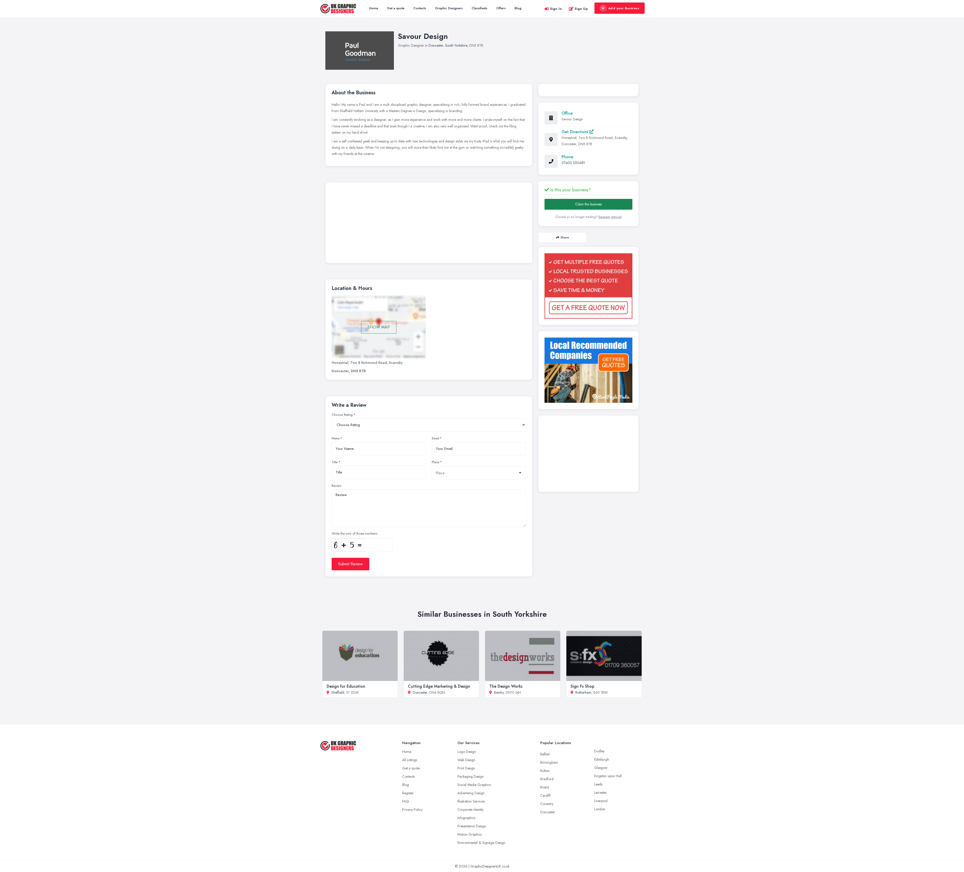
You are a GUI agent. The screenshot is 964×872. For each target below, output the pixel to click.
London (599, 809)
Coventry (546, 803)
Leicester (600, 792)
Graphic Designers (449, 8)
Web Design (466, 759)
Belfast (545, 754)
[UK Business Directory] (588, 370)
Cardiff (545, 795)
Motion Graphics (469, 834)
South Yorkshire (456, 45)
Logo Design (466, 751)
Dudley (599, 751)
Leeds (598, 784)
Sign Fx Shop (582, 686)
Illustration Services (471, 801)
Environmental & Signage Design (481, 842)
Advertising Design (471, 793)
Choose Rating (342, 415)
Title (335, 462)
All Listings (409, 759)
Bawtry (499, 692)
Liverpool (601, 800)
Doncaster (436, 45)
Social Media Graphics (474, 784)
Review (336, 486)
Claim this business (588, 204)
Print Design (466, 768)
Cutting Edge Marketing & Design (439, 686)
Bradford (547, 778)
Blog (518, 8)
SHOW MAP (379, 327)
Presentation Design (471, 826)
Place (435, 462)
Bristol (544, 787)
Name (336, 438)
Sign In (556, 8)
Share (565, 237)
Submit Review (350, 564)
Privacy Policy (412, 809)
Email (435, 438)
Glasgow (601, 767)
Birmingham (549, 762)
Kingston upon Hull (608, 775)
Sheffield (337, 692)
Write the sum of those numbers (354, 533)
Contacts (419, 8)
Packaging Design (470, 776)
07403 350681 (573, 162)
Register (408, 793)
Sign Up (581, 8)
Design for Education (346, 686)
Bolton (545, 770)
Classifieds (479, 8)
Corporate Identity (470, 809)
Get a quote (395, 8)
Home (373, 8)
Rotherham (583, 692)
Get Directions (575, 132)
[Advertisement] (429, 224)
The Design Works (505, 686)
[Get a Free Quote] (588, 286)
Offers (501, 8)
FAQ (405, 801)
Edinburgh (601, 759)
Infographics (466, 817)
